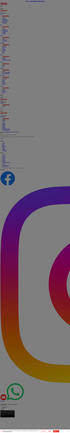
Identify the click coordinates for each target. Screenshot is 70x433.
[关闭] (68, 431)
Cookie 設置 (43, 431)
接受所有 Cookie (56, 431)
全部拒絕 (49, 431)
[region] (35, 431)
